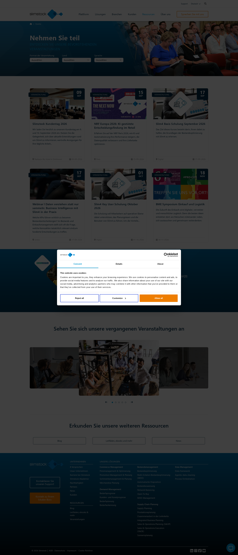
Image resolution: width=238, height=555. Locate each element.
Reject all (79, 298)
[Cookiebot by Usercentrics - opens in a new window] (166, 255)
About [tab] (160, 264)
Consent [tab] (78, 264)
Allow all (159, 298)
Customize (117, 298)
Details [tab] (119, 264)
